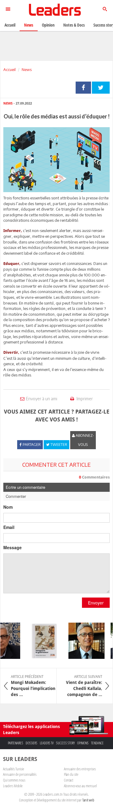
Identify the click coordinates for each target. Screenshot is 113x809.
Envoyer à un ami (41, 398)
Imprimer (84, 398)
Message (12, 547)
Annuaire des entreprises (80, 769)
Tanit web (88, 800)
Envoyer (96, 603)
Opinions (83, 743)
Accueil (9, 69)
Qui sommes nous (14, 780)
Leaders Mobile (13, 785)
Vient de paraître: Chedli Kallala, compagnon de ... (84, 686)
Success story (65, 743)
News (27, 69)
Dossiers (31, 743)
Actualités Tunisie (13, 769)
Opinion (48, 25)
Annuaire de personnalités (19, 774)
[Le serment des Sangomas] (42, 641)
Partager (83, 88)
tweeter (101, 88)
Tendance (97, 743)
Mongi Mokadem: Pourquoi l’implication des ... (33, 686)
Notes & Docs (74, 25)
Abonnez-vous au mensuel (80, 785)
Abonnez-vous (84, 440)
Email (8, 527)
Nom (8, 507)
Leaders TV (47, 743)
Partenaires (15, 743)
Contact (68, 780)
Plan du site (71, 774)
